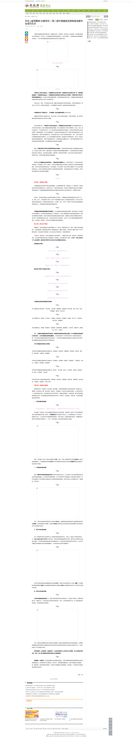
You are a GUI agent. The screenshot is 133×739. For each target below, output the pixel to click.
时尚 (38, 10)
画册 (56, 728)
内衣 (41, 13)
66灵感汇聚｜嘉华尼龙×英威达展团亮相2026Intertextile (38, 696)
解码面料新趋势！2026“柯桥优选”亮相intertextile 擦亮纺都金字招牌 (40, 685)
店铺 (36, 728)
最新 (27, 13)
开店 (63, 10)
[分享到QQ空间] (26, 35)
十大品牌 (62, 728)
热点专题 (30, 708)
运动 (57, 13)
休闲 (54, 13)
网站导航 (105, 1)
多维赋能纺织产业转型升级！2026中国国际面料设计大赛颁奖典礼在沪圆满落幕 (43, 693)
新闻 (38, 728)
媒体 (94, 10)
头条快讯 (90, 19)
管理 (58, 10)
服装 (30, 1)
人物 (48, 10)
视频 (53, 728)
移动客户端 (43, 1)
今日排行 (101, 19)
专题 (104, 10)
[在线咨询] (26, 40)
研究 (53, 10)
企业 (29, 728)
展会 (79, 10)
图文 (99, 10)
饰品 (44, 13)
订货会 (48, 728)
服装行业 (33, 16)
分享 (27, 29)
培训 (89, 10)
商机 (41, 728)
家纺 (61, 13)
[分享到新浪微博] (26, 37)
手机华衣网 (38, 1)
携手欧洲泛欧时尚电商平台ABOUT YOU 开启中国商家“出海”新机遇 (40, 689)
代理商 (58, 728)
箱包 (47, 13)
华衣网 (26, 1)
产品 (34, 728)
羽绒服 (67, 13)
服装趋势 (66, 728)
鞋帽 (64, 13)
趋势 (43, 10)
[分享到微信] (26, 32)
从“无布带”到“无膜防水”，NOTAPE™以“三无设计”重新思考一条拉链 (40, 687)
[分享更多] (26, 42)
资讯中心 (45, 6)
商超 (68, 10)
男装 (34, 13)
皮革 (51, 13)
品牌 (33, 10)
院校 (84, 10)
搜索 (106, 16)
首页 (26, 16)
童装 (37, 13)
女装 (31, 13)
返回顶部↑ (105, 728)
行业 (27, 10)
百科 (74, 10)
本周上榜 (105, 19)
